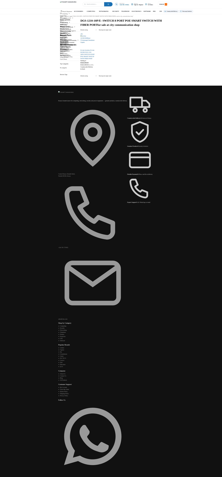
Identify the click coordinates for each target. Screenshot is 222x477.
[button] (163, 4)
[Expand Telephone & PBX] (73, 31)
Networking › (63, 24)
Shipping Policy (64, 393)
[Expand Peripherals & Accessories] (78, 40)
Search (108, 4)
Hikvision (62, 364)
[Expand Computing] (69, 14)
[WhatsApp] (92, 470)
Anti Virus (62, 55)
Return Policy (64, 391)
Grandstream (63, 354)
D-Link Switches (85, 50)
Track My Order (64, 389)
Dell (61, 362)
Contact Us (63, 376)
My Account (63, 387)
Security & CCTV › (65, 20)
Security (62, 328)
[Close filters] (80, 78)
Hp (61, 352)
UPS (61, 338)
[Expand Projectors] (68, 36)
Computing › (63, 16)
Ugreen (62, 350)
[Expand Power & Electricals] (74, 27)
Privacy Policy (64, 395)
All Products (63, 380)
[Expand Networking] (69, 23)
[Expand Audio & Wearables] (74, 45)
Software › (63, 51)
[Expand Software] (68, 49)
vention (62, 348)
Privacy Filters (63, 53)
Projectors (63, 336)
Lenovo (62, 360)
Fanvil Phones (63, 59)
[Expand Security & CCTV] (72, 18)
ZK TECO (63, 358)
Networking (63, 330)
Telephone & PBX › (65, 33)
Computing (63, 326)
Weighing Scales (64, 57)
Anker (62, 356)
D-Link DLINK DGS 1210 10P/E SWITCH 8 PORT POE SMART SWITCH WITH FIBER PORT (87, 54)
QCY (61, 366)
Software (62, 340)
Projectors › (63, 38)
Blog (61, 378)
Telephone (63, 332)
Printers (62, 334)
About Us (62, 374)
